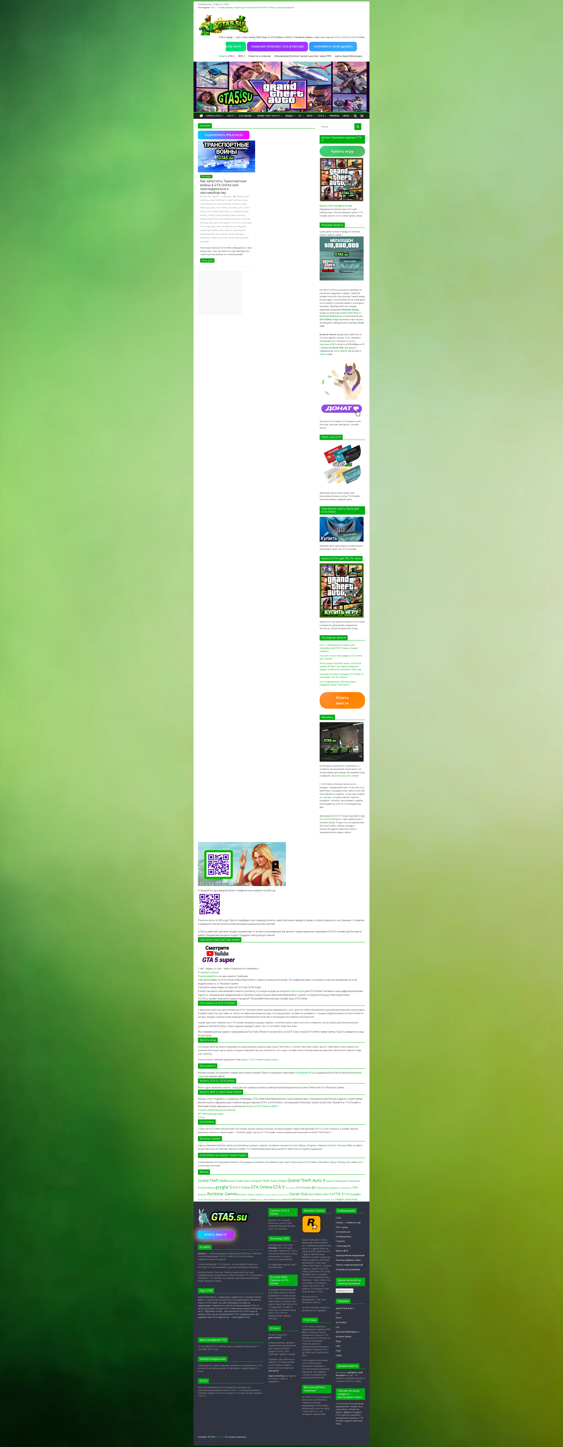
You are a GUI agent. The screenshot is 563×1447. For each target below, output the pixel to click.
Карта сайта (342, 1250)
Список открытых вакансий (349, 1264)
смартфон (239, 234)
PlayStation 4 (334, 1187)
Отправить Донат (208, 972)
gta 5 (213, 207)
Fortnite (239, 196)
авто (216, 223)
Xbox (211, 223)
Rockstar (203, 215)
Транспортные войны (238, 237)
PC (300, 115)
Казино (201, 1199)
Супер (339, 1355)
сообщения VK (303, 1072)
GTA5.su (202, 1253)
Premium (334, 115)
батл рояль (224, 223)
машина (286, 1199)
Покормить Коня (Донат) (317, 46)
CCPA (338, 1217)
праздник (316, 1199)
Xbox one (321, 1194)
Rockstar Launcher (232, 219)
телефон (214, 237)
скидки (339, 1199)
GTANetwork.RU (343, 1236)
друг (213, 226)
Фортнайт (204, 241)
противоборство (207, 234)
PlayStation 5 (346, 1188)
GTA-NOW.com (343, 1231)
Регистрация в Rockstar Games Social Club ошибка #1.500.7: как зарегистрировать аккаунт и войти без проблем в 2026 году (340, 666)
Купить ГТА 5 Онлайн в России (336, 205)
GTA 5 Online (221, 207)
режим (224, 234)
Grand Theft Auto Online (237, 200)
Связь (346, 115)
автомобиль (235, 1199)
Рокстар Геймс (218, 1199)
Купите (347, 1412)
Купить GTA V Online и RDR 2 (262, 1106)
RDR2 (309, 115)
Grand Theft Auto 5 (218, 200)
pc (231, 211)
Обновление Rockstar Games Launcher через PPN (302, 56)
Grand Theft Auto (213, 1180)
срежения (204, 237)
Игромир (272, 1247)
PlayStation (237, 211)
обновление (300, 1199)
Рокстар (208, 1199)
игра (279, 1199)
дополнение (269, 1199)
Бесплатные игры (213, 1113)
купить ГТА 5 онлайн (252, 1059)
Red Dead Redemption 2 (331, 819)
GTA (217, 196)
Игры (338, 1341)
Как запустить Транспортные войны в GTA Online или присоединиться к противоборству (223, 187)
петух (226, 230)
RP (199, 1113)
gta (208, 207)
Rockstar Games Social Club (211, 219)
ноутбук (214, 230)
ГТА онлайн (205, 226)
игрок (219, 226)
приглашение (239, 230)
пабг (221, 230)
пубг (218, 234)
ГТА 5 (237, 223)
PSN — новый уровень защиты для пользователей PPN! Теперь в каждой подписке (252, 7)
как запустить (240, 226)
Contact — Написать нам (348, 1222)
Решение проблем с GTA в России (262, 46)
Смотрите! (273, 1370)
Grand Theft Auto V (268, 115)
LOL (338, 1327)
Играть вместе (342, 700)
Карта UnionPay (276, 1375)
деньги (260, 1199)
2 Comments (226, 196)
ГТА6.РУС (340, 1241)
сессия (231, 234)
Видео (289, 115)
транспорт (223, 237)
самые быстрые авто (341, 775)
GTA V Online (290, 1188)
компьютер (205, 230)
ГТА (231, 223)
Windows (204, 223)
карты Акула (342, 56)
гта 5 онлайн (245, 223)
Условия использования (348, 1269)
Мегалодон (355, 56)
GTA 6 (321, 115)
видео (252, 1199)
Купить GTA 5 (213, 115)
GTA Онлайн (212, 211)
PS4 (355, 1187)
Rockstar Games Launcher (234, 215)
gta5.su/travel (274, 1337)
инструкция (228, 226)
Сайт (338, 1345)
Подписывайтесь (208, 976)
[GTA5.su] (281, 87)
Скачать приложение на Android (216, 1110)
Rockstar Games (215, 215)
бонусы (245, 1199)
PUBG (245, 211)
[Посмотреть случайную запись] (362, 116)
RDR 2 (241, 56)
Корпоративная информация (350, 1255)
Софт (338, 1350)
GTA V (230, 115)
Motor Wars (224, 211)
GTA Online (245, 115)
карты (340, 350)
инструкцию (325, 797)
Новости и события (259, 56)
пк (231, 230)
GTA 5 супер (342, 1227)
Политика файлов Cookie (348, 1260)
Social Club (245, 219)
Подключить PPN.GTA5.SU (224, 135)
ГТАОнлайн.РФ (343, 1246)
